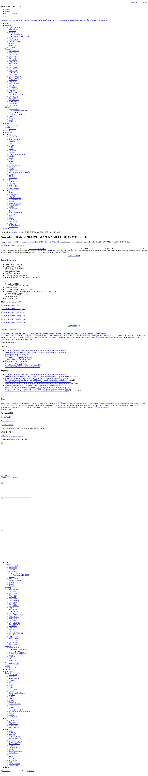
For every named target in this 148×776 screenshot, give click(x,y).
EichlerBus (12, 163)
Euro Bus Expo (14, 189)
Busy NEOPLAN (14, 85)
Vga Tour (12, 156)
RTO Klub (12, 129)
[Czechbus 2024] (6, 417)
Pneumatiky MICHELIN (21, 36)
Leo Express (13, 150)
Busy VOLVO (13, 69)
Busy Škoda (13, 105)
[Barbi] (74, 326)
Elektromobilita (14, 109)
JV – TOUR (13, 136)
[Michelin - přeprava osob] (12, 436)
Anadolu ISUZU (14, 205)
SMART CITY (22, 112)
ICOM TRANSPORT (103, 405)
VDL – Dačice (13, 185)
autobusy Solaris (124, 403)
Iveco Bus (12, 196)
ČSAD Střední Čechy (16, 170)
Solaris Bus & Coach (15, 203)
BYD (10, 223)
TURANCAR (38, 407)
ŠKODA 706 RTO (81, 407)
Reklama (11, 38)
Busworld (12, 183)
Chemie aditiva (17, 34)
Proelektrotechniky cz (20, 111)
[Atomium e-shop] (7, 425)
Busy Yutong (13, 63)
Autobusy (8, 49)
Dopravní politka (14, 27)
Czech (137, 2)
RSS (6, 17)
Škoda (11, 192)
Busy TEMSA (13, 92)
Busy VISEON (14, 67)
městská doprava (136, 405)
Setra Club (8, 132)
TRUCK (7, 130)
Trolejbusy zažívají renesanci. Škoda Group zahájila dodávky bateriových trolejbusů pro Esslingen (36, 380)
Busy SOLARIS (14, 78)
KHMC (11, 207)
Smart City (12, 45)
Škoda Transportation (15, 212)
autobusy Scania (103, 403)
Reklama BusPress (11, 13)
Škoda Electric (92, 407)
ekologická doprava (48, 405)
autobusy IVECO (68, 403)
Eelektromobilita (35, 405)
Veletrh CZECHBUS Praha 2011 (15, 363)
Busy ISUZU (13, 71)
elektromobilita (76, 405)
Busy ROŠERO (14, 100)
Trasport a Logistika (15, 42)
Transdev (12, 174)
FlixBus (11, 138)
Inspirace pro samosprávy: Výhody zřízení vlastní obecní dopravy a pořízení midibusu (32, 387)
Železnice (12, 47)
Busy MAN (12, 81)
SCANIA (14, 407)
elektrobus (59, 405)
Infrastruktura (13, 29)
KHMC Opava (13, 194)
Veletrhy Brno (56, 407)
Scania (11, 210)
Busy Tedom (13, 54)
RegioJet (11, 145)
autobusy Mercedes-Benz (90, 403)
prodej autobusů (6, 407)
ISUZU (15, 72)
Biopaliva (12, 118)
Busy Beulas (13, 60)
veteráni (62, 407)
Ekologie (8, 107)
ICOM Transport (14, 140)
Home (7, 23)
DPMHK (12, 167)
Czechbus (12, 181)
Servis (7, 123)
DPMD (11, 176)
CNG (16, 405)
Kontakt (7, 9)
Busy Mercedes (14, 51)
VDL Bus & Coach (15, 198)
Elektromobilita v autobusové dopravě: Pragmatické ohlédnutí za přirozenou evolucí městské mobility (37, 383)
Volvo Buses (13, 209)
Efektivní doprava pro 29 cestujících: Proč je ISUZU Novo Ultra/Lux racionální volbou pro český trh (37, 391)
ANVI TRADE (14, 125)
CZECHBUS (22, 405)
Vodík (11, 120)
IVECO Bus (13, 87)
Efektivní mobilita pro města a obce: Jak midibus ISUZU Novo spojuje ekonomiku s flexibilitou (35, 352)
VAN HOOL (13, 221)
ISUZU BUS (119, 405)
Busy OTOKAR (14, 96)
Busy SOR (12, 58)
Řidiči (7, 228)
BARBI (30, 339)
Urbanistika (12, 31)
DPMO (11, 169)
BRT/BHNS (13, 80)
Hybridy (11, 116)
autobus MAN (9, 339)
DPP (10, 143)
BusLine (11, 152)
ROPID (11, 43)
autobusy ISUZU (57, 403)
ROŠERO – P (13, 214)
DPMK (11, 160)
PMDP (11, 147)
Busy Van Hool (14, 83)
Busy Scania (13, 56)
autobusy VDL (141, 403)
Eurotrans (84, 405)
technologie (12, 32)
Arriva (12, 403)
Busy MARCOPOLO (16, 76)
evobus (90, 405)
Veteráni (7, 127)
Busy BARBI (13, 89)
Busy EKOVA (13, 98)
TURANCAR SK (15, 165)
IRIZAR (11, 219)
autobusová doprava (21, 339)
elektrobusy (67, 405)
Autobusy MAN (77, 403)
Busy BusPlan (13, 103)
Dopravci (8, 134)
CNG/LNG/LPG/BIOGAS (17, 114)
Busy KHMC (13, 74)
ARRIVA (12, 141)
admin (9, 242)
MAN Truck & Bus (15, 199)
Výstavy (7, 179)
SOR (10, 216)
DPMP (11, 158)
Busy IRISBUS (14, 62)
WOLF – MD (13, 40)
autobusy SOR (133, 403)
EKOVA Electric (14, 225)
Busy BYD (12, 91)
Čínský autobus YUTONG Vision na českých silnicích (22, 367)
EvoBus (11, 201)
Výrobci (7, 190)
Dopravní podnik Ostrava (17, 154)
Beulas (11, 218)
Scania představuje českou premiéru (16, 356)
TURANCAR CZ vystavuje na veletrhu (17, 359)
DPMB (11, 149)
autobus (16, 403)
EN (146, 2)
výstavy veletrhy (70, 407)
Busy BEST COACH (16, 94)
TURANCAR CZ (47, 407)
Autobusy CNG (47, 403)
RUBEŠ (11, 161)
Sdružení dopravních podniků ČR (19, 172)
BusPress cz (55, 20)
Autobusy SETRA (114, 403)
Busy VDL (12, 65)
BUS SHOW (13, 187)
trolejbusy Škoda (31, 407)
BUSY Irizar (13, 101)
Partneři (7, 11)
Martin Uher (13, 178)
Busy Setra (12, 52)
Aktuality (8, 25)
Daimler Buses (13, 227)
